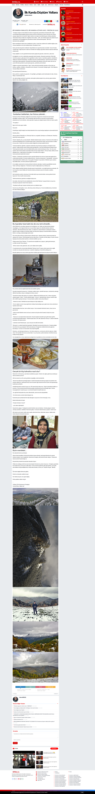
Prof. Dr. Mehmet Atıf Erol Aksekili (74, 47)
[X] (15, 779)
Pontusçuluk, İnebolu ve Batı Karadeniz (74, 54)
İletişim (56, 771)
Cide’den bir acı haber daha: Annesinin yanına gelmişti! (79, 115)
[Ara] (82, 1)
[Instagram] (17, 779)
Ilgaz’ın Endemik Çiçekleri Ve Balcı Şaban (22, 717)
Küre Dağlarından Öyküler (19, 710)
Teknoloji (61, 4)
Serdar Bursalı (69, 63)
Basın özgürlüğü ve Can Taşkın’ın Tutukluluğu (72, 65)
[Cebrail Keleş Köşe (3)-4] (35, 206)
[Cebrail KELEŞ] (18, 13)
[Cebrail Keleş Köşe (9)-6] (35, 432)
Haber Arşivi (39, 780)
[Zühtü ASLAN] (63, 33)
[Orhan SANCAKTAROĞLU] (63, 54)
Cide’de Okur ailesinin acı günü (75, 92)
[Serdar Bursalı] (63, 64)
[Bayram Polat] (63, 70)
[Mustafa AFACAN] (63, 12)
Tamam (82, 792)
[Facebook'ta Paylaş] (45, 21)
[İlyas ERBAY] (63, 17)
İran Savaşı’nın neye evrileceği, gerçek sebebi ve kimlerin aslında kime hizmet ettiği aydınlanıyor (74, 40)
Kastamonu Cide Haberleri (59, 778)
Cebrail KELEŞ (28, 15)
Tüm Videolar (53, 748)
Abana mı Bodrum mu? (18, 719)
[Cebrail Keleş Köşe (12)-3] (35, 496)
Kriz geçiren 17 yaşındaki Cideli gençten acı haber (67, 121)
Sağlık (42, 4)
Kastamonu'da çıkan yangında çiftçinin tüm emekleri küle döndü (75, 97)
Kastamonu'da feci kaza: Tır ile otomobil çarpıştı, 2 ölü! (79, 128)
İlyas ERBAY (68, 16)
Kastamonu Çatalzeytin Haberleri (75, 777)
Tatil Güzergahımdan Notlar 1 (20, 724)
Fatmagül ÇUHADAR (70, 21)
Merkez (31, 4)
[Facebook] (13, 779)
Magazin (56, 4)
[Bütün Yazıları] (57, 703)
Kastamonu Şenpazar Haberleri (75, 783)
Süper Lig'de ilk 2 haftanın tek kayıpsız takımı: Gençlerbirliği (74, 103)
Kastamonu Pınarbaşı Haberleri (60, 783)
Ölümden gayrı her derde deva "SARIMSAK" (23, 706)
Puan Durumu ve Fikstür (41, 776)
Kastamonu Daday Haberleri (74, 778)
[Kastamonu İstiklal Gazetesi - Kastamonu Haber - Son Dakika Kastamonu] (16, 2)
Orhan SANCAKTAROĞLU (71, 53)
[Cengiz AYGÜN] (63, 39)
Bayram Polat (69, 68)
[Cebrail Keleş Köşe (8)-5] (35, 354)
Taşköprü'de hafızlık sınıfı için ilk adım (75, 86)
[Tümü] (81, 8)
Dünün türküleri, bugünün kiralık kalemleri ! (72, 18)
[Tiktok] (21, 779)
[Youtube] (19, 779)
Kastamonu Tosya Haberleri (60, 786)
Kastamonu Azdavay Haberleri (74, 776)
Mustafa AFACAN (69, 11)
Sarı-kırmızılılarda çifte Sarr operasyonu (75, 108)
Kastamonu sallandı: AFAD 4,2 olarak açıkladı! (67, 115)
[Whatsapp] (23, 779)
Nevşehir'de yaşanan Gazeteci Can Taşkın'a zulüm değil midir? (73, 71)
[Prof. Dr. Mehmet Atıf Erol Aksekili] (63, 48)
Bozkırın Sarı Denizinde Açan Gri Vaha (21, 712)
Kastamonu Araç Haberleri (59, 776)
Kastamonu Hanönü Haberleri (60, 781)
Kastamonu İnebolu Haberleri (60, 782)
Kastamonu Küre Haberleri (74, 782)
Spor (46, 4)
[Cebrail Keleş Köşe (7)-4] (35, 270)
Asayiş (13, 4)
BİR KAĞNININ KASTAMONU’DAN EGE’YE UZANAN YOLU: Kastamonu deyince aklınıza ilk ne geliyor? (34, 721)
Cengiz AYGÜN (69, 37)
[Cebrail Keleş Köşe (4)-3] (35, 667)
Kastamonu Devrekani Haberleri (60, 780)
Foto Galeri (45, 1)
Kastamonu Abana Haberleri (60, 775)
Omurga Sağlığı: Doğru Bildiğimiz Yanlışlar (73, 49)
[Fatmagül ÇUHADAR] (63, 23)
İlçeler (35, 4)
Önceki (15, 693)
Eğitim (38, 4)
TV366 (66, 1)
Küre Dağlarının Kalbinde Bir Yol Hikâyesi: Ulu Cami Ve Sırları (26, 708)
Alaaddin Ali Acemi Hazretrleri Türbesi (74, 34)
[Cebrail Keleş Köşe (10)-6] (35, 604)
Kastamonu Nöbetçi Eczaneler (42, 771)
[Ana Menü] (82, 5)
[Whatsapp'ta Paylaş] (49, 21)
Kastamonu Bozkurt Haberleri (60, 777)
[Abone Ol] (57, 21)
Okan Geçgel (69, 58)
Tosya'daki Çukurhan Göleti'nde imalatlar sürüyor (74, 81)
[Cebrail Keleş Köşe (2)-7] (35, 96)
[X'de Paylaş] (47, 21)
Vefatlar (37, 1)
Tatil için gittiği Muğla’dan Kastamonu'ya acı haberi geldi (67, 128)
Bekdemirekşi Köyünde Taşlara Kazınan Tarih (23, 726)
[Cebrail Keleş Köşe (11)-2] (35, 546)
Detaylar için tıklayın (71, 161)
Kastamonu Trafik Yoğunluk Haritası (43, 775)
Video (53, 1)
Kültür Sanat (51, 4)
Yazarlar (60, 1)
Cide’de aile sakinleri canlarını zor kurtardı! (78, 121)
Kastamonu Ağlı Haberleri (73, 775)
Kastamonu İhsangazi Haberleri (74, 781)
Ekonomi (27, 4)
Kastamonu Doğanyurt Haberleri (75, 780)
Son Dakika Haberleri (41, 779)
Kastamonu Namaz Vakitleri (42, 774)
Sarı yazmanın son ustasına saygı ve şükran (73, 13)
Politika (22, 4)
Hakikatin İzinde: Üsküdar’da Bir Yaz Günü (73, 24)
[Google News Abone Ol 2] (35, 24)
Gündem (17, 4)
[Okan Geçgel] (63, 59)
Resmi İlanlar (67, 4)
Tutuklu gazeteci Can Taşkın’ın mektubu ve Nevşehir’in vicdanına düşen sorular (73, 60)
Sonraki (55, 693)
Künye (70, 771)
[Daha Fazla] (51, 21)
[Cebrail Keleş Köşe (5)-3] (35, 636)
